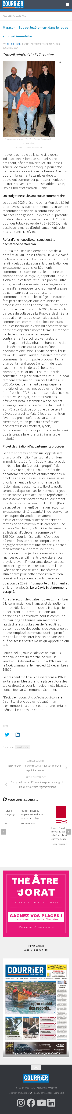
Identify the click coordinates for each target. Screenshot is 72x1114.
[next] (68, 832)
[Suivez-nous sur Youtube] (41, 1102)
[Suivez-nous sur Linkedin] (51, 1102)
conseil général (23, 747)
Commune (8, 16)
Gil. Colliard (14, 44)
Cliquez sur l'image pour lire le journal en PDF (36, 1053)
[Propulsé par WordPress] (31, 1093)
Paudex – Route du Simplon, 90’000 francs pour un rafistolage (32, 814)
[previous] (3, 832)
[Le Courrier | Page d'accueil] (16, 4)
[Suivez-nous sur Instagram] (20, 1102)
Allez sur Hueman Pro (54, 1092)
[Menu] (67, 4)
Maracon (21, 16)
